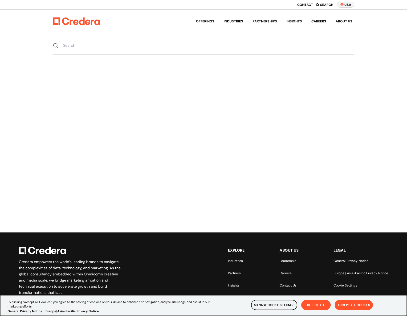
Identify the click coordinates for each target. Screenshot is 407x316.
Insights (294, 21)
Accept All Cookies (354, 305)
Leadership (288, 261)
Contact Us (288, 285)
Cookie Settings (345, 285)
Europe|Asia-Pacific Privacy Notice (72, 311)
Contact (305, 5)
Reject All (316, 305)
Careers (318, 21)
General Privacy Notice (351, 261)
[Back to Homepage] (76, 21)
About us (344, 21)
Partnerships (264, 21)
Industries (233, 21)
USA (347, 5)
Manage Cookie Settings (274, 305)
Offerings (205, 21)
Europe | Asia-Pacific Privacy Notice (361, 273)
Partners (234, 273)
